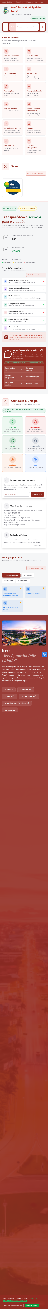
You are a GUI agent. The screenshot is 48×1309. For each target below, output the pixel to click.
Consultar (36, 494)
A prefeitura (25, 689)
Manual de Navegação (34, 2)
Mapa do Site (7, 2)
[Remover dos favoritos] (21, 588)
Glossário (19, 2)
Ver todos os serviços (35, 568)
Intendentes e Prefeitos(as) (17, 703)
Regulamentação (32, 376)
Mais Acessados (12, 575)
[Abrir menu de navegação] (5, 27)
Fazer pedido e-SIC (11, 369)
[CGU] (12, 187)
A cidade (9, 689)
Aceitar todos (31, 1305)
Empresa (9, 581)
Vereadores (10, 710)
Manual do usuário (9, 384)
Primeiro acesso (32, 384)
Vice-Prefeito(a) (29, 696)
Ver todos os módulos (35, 275)
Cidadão (29, 575)
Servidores (24, 581)
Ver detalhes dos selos (35, 173)
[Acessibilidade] (42, 27)
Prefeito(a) (9, 696)
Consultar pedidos (29, 369)
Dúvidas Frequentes (9, 376)
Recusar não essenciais (13, 1305)
